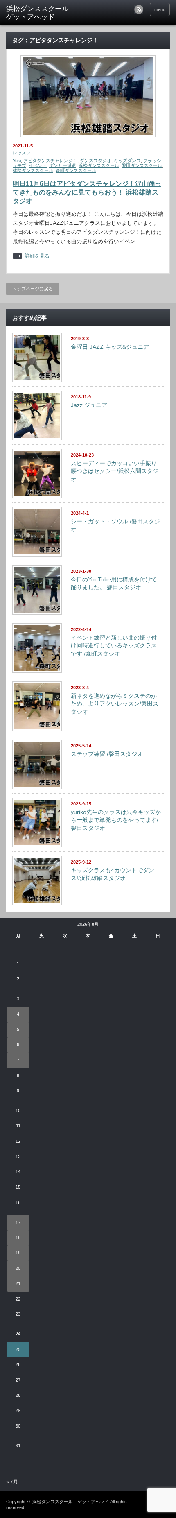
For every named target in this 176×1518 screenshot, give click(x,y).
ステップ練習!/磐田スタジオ (107, 754)
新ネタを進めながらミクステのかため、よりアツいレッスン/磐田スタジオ (114, 703)
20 (18, 1268)
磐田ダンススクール (142, 165)
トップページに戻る (32, 288)
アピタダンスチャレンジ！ (50, 160)
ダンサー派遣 (62, 165)
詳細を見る (37, 256)
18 (18, 1237)
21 (18, 1283)
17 (18, 1222)
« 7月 (12, 1481)
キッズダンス (127, 160)
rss (138, 9)
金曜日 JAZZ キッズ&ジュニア (110, 347)
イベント (38, 165)
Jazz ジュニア (89, 405)
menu (159, 9)
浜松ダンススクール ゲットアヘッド (70, 1501)
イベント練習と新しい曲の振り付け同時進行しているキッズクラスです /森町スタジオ (114, 645)
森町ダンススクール (76, 170)
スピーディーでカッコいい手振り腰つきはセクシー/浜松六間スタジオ (114, 471)
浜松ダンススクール (99, 165)
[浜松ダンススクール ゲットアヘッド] (41, 13)
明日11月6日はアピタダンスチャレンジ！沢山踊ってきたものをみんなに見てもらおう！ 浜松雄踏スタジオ (87, 192)
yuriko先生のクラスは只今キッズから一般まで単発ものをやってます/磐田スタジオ (116, 820)
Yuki (17, 160)
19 (18, 1252)
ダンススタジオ (95, 160)
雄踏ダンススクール (33, 170)
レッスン (22, 152)
